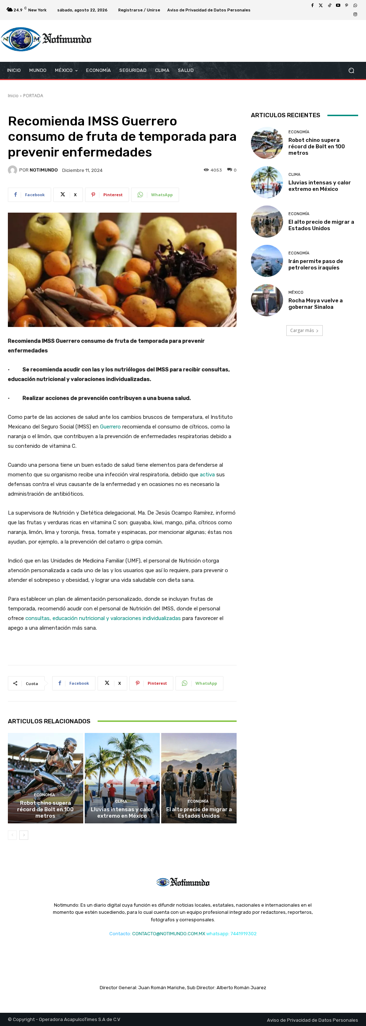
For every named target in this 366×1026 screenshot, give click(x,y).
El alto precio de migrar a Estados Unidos (199, 812)
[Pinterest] (346, 5)
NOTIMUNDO (44, 170)
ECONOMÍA (44, 795)
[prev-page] (12, 835)
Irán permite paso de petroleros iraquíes (315, 264)
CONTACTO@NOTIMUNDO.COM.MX (168, 933)
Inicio (13, 96)
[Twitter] (321, 5)
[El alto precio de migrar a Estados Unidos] (199, 778)
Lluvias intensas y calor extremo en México (122, 812)
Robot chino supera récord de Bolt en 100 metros (45, 809)
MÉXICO (295, 292)
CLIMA (121, 801)
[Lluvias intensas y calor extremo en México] (122, 778)
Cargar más (302, 330)
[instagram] (355, 14)
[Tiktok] (329, 5)
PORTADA (33, 96)
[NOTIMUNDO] (13, 170)
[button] (351, 70)
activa (207, 474)
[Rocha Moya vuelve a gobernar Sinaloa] (267, 300)
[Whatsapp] (355, 5)
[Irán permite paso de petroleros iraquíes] (267, 261)
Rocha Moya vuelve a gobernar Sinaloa (315, 303)
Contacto (119, 933)
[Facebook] (312, 5)
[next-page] (23, 835)
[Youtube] (338, 5)
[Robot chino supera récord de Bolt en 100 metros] (45, 778)
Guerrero (111, 426)
